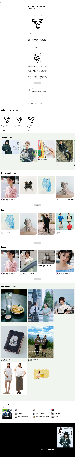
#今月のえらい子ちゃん (36, 103)
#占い (30, 103)
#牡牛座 (28, 103)
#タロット (32, 103)
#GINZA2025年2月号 (40, 103)
